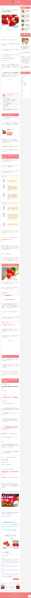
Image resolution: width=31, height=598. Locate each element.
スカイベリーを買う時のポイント (8, 103)
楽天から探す (9, 134)
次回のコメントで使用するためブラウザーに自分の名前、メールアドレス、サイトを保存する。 (10, 576)
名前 (3, 564)
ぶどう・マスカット (24, 82)
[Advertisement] (10, 33)
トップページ (10, 4)
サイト (3, 572)
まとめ (4, 107)
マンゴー (22, 91)
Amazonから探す (10, 132)
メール (3, 568)
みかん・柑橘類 (23, 84)
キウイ (22, 89)
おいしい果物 (17, 1)
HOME (16, 593)
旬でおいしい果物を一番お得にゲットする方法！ (10, 109)
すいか (22, 78)
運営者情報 (11, 595)
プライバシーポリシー (21, 595)
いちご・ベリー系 (16, 538)
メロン (22, 93)
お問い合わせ (21, 4)
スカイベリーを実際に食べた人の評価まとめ (9, 99)
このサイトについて (15, 4)
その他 (22, 80)
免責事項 (8, 595)
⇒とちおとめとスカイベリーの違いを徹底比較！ (10, 524)
